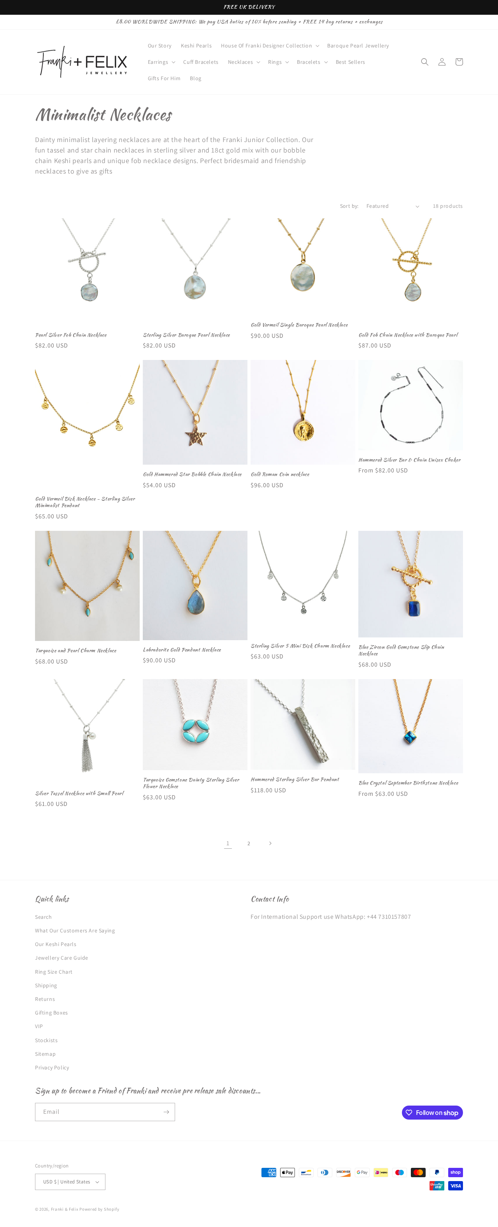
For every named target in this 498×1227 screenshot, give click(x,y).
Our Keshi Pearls (56, 944)
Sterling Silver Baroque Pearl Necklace (186, 335)
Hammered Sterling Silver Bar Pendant (295, 779)
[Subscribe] (166, 1112)
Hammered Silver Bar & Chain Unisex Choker (409, 460)
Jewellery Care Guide (61, 957)
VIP (39, 1026)
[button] (269, 45)
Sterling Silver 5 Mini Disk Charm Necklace (300, 646)
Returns (45, 998)
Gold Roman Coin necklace (280, 474)
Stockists (46, 1040)
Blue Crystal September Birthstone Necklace (408, 783)
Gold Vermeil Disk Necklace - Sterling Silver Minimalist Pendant (85, 502)
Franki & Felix (65, 1209)
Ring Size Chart (54, 971)
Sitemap (45, 1053)
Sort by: (349, 205)
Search (43, 916)
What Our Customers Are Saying (75, 930)
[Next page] (270, 843)
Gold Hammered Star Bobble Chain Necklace (192, 474)
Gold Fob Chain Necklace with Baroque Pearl (407, 335)
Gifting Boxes (51, 1012)
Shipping (46, 985)
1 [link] (228, 843)
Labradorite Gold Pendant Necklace (182, 650)
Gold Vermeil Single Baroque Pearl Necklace (299, 325)
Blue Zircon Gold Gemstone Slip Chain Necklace (401, 650)
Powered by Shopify (99, 1209)
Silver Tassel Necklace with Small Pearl (79, 793)
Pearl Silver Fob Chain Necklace (71, 335)
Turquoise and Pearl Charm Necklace (75, 651)
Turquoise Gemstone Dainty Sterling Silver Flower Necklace (191, 783)
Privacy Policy (52, 1067)
